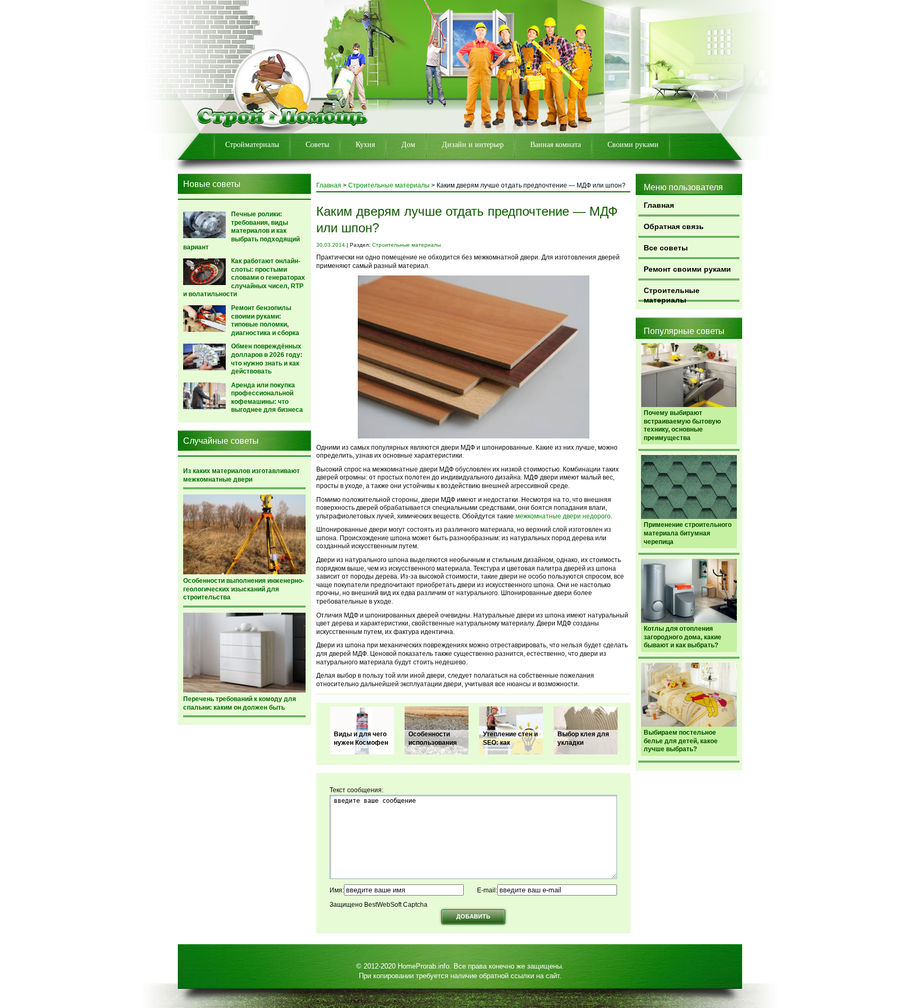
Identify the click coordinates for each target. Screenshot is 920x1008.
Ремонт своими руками (687, 269)
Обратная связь (674, 226)
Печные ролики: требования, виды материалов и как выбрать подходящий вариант (241, 230)
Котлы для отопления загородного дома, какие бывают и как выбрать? (682, 637)
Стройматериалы (252, 145)
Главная (659, 205)
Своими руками (633, 145)
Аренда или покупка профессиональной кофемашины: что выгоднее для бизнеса (267, 397)
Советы (317, 145)
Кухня (365, 145)
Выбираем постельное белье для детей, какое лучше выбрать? (681, 741)
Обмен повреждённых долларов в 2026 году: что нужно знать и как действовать (266, 359)
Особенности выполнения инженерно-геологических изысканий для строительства (243, 589)
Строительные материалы (672, 294)
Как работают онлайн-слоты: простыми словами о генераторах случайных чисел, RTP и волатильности (244, 277)
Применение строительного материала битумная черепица (688, 533)
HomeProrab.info (423, 966)
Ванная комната (555, 145)
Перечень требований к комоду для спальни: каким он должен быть (239, 703)
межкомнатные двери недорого (563, 516)
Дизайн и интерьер (473, 145)
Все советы (666, 247)
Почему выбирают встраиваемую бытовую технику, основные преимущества (682, 425)
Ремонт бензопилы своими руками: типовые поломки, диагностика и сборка (265, 320)
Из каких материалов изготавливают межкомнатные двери (241, 475)
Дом (408, 145)
